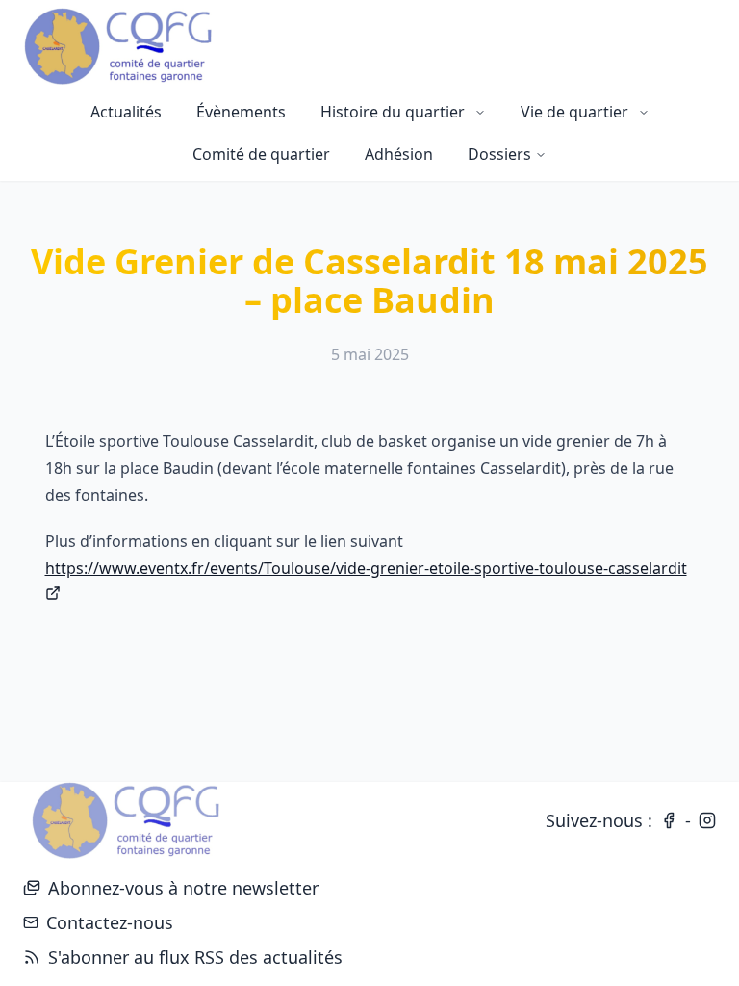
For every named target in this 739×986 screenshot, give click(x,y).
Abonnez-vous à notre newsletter (183, 887)
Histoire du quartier (392, 111)
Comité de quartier (261, 154)
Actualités (126, 111)
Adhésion (399, 154)
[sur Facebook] (668, 820)
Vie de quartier (574, 111)
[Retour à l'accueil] (125, 820)
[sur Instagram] (707, 820)
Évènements (241, 111)
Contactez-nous (109, 922)
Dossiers (499, 154)
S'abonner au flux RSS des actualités (183, 958)
